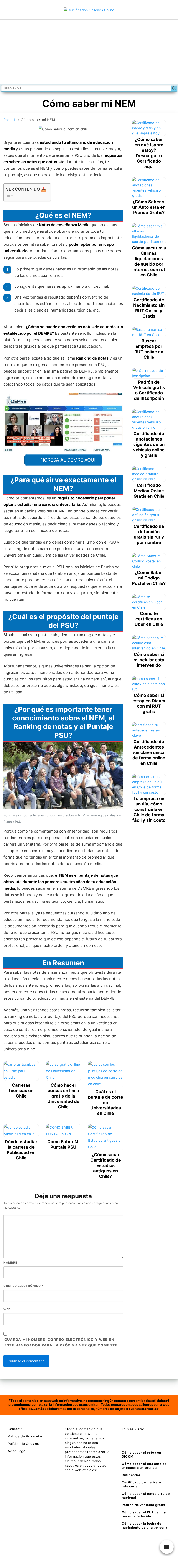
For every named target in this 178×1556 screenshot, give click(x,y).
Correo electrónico (23, 1286)
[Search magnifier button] (174, 88)
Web (7, 1309)
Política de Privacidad (25, 1436)
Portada (10, 120)
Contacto (15, 1429)
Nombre (11, 1262)
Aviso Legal (17, 1451)
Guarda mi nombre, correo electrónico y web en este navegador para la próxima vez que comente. (61, 1342)
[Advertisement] (89, 51)
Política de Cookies (23, 1443)
